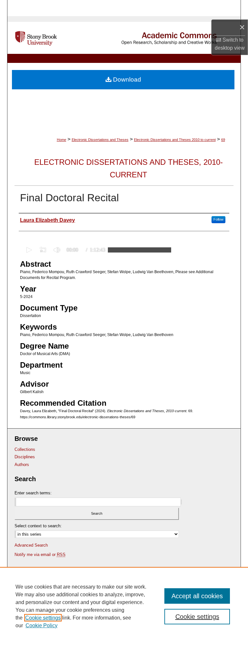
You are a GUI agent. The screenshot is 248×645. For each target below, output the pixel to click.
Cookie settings (43, 617)
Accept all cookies (197, 596)
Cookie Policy (41, 625)
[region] (124, 606)
